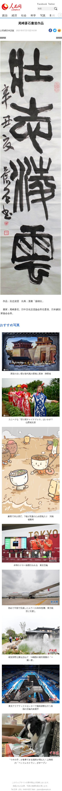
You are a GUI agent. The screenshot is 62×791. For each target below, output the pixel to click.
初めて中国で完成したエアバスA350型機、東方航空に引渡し (30, 609)
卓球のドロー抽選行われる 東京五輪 (31, 565)
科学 (33, 15)
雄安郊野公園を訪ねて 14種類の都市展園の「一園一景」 (30, 659)
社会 (23, 15)
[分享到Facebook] (50, 30)
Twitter (51, 3)
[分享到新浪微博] (59, 30)
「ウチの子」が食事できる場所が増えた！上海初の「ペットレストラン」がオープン (31, 761)
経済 (14, 15)
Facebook (42, 3)
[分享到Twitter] (55, 30)
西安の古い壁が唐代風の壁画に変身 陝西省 (31, 373)
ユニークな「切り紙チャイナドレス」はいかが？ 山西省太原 (32, 421)
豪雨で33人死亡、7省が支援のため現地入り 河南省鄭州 (31, 518)
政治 (4, 15)
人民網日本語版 (7, 30)
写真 (42, 15)
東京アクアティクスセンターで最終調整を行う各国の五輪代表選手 (31, 707)
